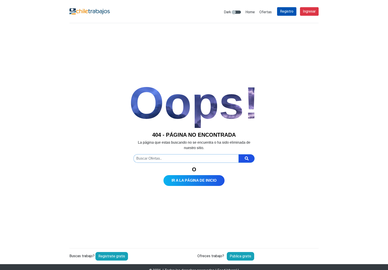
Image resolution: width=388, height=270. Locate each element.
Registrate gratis (111, 256)
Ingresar (309, 11)
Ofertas (265, 12)
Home (250, 12)
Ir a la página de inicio (194, 180)
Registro (286, 11)
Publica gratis (240, 256)
